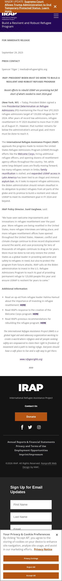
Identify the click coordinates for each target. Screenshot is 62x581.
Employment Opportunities (31, 450)
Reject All (31, 567)
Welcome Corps (26, 153)
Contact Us (31, 406)
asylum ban (8, 181)
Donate (31, 416)
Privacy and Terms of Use (31, 446)
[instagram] (39, 427)
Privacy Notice (43, 549)
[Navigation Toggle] (56, 15)
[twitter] (30, 427)
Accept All (30, 575)
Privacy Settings (31, 558)
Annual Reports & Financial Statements (31, 442)
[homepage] (9, 15)
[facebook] (22, 427)
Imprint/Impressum (31, 454)
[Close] (56, 534)
